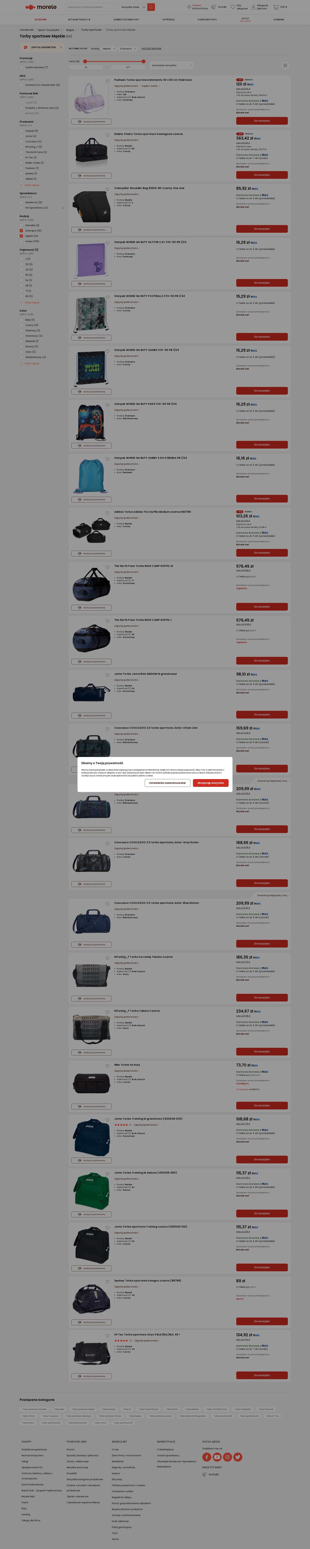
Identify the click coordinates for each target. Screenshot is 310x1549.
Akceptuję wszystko (210, 783)
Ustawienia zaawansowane (167, 783)
